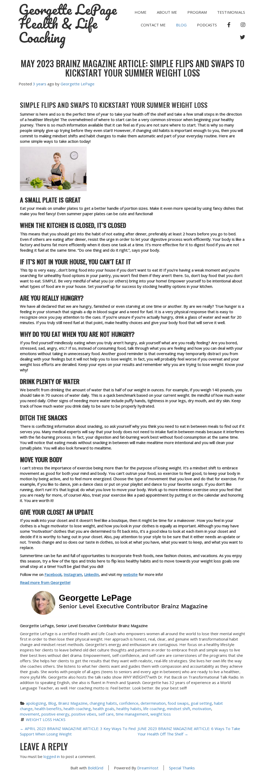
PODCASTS (207, 24)
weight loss (160, 714)
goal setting (201, 703)
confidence (128, 703)
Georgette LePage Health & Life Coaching (68, 23)
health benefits (48, 708)
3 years (39, 83)
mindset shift (178, 708)
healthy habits (128, 708)
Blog (181, 24)
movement (29, 714)
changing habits (103, 703)
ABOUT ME (167, 12)
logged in (51, 756)
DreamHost (147, 767)
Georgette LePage (77, 83)
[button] (132, 169)
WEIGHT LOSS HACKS (45, 719)
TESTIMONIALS (231, 12)
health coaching (77, 708)
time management (132, 714)
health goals (103, 708)
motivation (201, 708)
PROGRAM (197, 12)
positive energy (55, 714)
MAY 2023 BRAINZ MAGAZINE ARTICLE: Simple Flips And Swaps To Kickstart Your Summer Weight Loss (133, 68)
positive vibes (83, 714)
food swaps (178, 703)
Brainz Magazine (72, 703)
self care (106, 714)
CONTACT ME (153, 24)
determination (153, 703)
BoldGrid (95, 767)
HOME (140, 12)
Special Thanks (182, 767)
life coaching (154, 708)
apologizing (36, 703)
